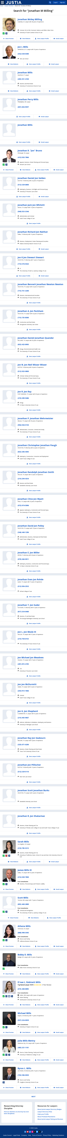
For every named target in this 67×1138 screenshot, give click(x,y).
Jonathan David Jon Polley (31, 525)
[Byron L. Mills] (9, 1073)
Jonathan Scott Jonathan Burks (33, 790)
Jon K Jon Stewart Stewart (31, 257)
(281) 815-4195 (23, 664)
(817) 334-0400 (23, 611)
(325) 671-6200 (23, 744)
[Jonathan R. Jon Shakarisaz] (9, 821)
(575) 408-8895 (23, 989)
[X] (39, 1132)
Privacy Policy (47, 1135)
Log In (55, 2)
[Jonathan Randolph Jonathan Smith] (9, 477)
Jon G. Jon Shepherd (28, 711)
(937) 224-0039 (23, 1020)
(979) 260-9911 (23, 559)
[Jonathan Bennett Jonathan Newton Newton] (9, 289)
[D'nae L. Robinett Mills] (9, 987)
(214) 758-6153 (23, 639)
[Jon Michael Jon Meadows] (9, 662)
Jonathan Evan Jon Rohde (30, 579)
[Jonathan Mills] (9, 77)
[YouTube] (28, 1132)
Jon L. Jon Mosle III (27, 631)
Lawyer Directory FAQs (45, 1112)
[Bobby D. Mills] (9, 959)
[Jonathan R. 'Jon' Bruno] (9, 155)
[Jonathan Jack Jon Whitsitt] (9, 210)
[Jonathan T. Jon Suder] (9, 610)
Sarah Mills (23, 841)
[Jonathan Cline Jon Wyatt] (9, 504)
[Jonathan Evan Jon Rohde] (9, 584)
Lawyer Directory (9, 5)
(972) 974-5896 (23, 505)
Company (24, 1135)
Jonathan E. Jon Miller (29, 552)
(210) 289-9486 (23, 398)
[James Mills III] (9, 875)
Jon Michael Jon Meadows (31, 657)
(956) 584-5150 (23, 425)
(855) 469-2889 (23, 904)
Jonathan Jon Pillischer (29, 764)
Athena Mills (24, 926)
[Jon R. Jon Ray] (9, 396)
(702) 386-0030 (23, 1075)
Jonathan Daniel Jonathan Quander (36, 337)
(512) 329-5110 (23, 772)
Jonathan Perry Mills (28, 99)
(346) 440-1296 (23, 532)
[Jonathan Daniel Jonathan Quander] (9, 343)
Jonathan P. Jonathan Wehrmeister (35, 418)
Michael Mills (24, 1013)
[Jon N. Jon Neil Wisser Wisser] (9, 369)
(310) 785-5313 (23, 848)
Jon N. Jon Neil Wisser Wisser (32, 364)
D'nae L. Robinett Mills (29, 982)
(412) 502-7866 (23, 157)
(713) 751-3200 (23, 291)
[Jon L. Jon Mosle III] (9, 637)
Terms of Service (37, 1135)
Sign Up (62, 2)
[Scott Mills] (9, 902)
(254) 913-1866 (23, 691)
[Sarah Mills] (9, 846)
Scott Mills (23, 897)
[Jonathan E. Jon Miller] (9, 557)
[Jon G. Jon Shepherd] (9, 716)
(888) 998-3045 (23, 933)
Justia (1, 5)
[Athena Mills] (9, 931)
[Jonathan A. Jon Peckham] (9, 316)
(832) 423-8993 (23, 344)
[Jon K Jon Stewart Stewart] (9, 262)
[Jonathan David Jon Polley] (9, 531)
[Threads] (35, 1132)
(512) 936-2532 (23, 586)
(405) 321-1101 (23, 1047)
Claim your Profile (43, 1114)
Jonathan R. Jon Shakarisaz (31, 816)
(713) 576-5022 (23, 264)
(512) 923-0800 (23, 371)
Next (33, 1097)
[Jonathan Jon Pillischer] (9, 770)
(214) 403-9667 (23, 718)
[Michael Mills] (9, 1018)
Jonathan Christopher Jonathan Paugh (37, 445)
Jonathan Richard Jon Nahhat (33, 231)
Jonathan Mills (25, 72)
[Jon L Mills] (9, 52)
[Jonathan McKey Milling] (9, 24)
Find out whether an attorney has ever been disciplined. (16, 1112)
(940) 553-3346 (23, 211)
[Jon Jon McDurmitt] (9, 689)
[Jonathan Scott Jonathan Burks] (9, 795)
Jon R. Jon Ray (24, 391)
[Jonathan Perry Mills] (9, 104)
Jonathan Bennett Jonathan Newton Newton (40, 284)
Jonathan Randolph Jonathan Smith (36, 472)
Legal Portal (16, 1135)
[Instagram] (32, 1132)
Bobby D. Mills (25, 954)
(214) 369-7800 (23, 877)
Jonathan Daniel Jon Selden (32, 178)
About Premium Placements (46, 1117)
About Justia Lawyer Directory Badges (50, 1109)
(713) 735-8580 (23, 317)
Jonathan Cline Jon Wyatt (30, 498)
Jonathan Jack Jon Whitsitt (31, 205)
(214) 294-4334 (23, 479)
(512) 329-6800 (23, 185)
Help (29, 1135)
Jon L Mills (23, 46)
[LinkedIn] (25, 1132)
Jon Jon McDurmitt (27, 684)
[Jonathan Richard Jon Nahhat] (9, 237)
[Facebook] (30, 1132)
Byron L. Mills (24, 1068)
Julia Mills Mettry (26, 1040)
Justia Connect (7, 1135)
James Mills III (25, 870)
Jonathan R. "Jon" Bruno (30, 150)
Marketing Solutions (58, 1135)
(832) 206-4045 (23, 452)
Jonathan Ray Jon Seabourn (32, 737)
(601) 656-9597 (23, 107)
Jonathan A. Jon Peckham (30, 311)
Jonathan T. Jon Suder (29, 605)
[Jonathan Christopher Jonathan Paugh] (9, 450)
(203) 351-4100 (23, 79)
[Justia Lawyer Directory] (13, 2)
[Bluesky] (37, 1132)
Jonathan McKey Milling (30, 19)
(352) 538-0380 (23, 54)
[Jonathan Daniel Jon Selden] (9, 183)
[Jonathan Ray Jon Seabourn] (9, 743)
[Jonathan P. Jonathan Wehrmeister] (9, 423)
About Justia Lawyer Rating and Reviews (50, 1119)
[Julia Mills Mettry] (9, 1045)
